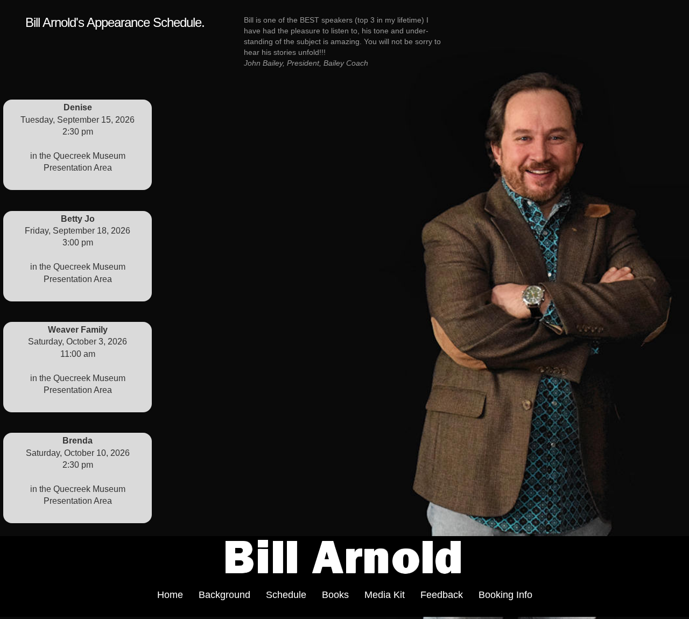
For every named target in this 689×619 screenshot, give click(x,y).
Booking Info (505, 594)
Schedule (286, 594)
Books (335, 594)
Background (224, 594)
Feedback (441, 594)
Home (170, 594)
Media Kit (384, 594)
